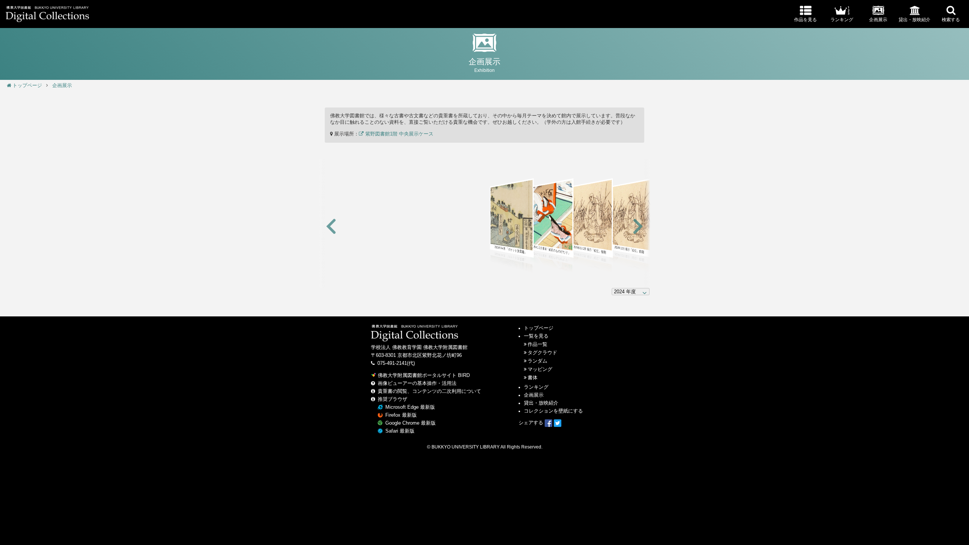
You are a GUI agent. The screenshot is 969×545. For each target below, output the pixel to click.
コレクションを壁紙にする (553, 411)
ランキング (536, 387)
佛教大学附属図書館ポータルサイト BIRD (424, 375)
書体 (532, 377)
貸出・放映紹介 (541, 403)
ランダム (537, 361)
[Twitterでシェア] (557, 422)
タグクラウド (542, 352)
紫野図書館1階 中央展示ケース (398, 134)
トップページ (27, 85)
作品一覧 (537, 344)
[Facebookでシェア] (548, 422)
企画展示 (62, 85)
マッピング (540, 369)
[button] (331, 227)
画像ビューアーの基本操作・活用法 (417, 383)
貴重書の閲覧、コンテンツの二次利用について (429, 391)
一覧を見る (536, 336)
